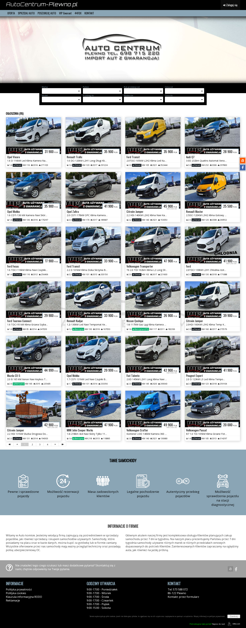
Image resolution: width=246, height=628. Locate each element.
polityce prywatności (217, 616)
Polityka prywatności (19, 589)
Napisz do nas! (207, 624)
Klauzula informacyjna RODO (24, 597)
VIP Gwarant (65, 13)
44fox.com (236, 624)
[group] (123, 49)
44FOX (78, 13)
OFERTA (11, 13)
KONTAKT (89, 13)
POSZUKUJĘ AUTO (47, 13)
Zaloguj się (231, 5)
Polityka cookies (16, 593)
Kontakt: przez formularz (183, 597)
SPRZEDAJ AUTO (26, 13)
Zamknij (234, 616)
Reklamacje (13, 600)
